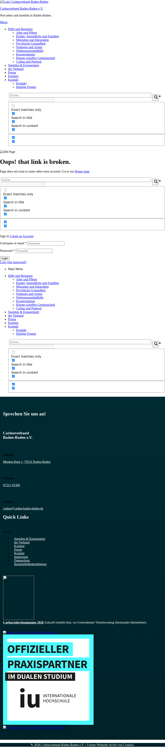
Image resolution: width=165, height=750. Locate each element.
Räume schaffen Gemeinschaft (35, 58)
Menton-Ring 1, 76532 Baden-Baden (27, 461)
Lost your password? (13, 262)
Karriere (13, 76)
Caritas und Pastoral (28, 61)
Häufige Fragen (26, 87)
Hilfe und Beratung (20, 29)
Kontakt (13, 79)
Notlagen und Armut (29, 47)
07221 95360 (11, 485)
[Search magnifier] (155, 97)
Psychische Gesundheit (30, 43)
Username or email (13, 243)
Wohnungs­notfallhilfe (29, 50)
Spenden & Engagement (23, 65)
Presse (12, 72)
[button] (82, 532)
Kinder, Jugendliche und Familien (37, 36)
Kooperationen (25, 54)
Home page (82, 171)
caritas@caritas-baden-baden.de (23, 508)
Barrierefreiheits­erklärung (30, 564)
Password (7, 250)
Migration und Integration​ (32, 40)
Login (5, 258)
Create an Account (21, 236)
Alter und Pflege (26, 32)
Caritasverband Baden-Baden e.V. (21, 8)
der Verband (16, 69)
